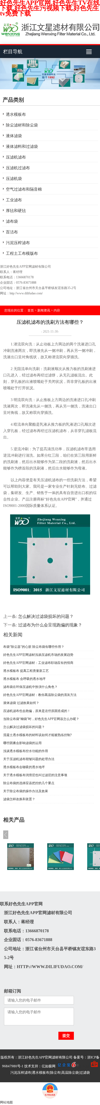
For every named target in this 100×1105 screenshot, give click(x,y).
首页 (30, 310)
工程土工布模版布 (22, 253)
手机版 (84, 1066)
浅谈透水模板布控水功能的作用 (25, 751)
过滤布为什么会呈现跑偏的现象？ (50, 625)
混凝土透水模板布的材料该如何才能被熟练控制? (37, 735)
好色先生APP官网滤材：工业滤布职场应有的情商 (38, 663)
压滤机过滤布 (18, 168)
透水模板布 (16, 114)
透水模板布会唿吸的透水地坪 (24, 767)
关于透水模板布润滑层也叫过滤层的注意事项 (35, 775)
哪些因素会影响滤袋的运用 (22, 743)
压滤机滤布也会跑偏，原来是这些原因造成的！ (36, 711)
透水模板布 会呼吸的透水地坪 (24, 679)
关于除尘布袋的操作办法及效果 (25, 791)
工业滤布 (14, 200)
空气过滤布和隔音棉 (24, 189)
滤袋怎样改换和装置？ (19, 799)
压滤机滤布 (16, 157)
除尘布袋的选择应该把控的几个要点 (28, 783)
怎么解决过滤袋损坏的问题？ (46, 616)
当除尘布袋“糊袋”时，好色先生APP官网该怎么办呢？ (41, 719)
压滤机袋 (14, 178)
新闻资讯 (43, 310)
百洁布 (12, 232)
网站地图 (6, 1102)
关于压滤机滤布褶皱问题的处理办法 (28, 759)
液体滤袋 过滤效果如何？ (21, 703)
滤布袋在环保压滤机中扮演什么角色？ (30, 687)
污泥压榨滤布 (18, 243)
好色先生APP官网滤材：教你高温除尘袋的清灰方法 (40, 695)
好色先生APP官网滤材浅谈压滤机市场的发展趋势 (38, 655)
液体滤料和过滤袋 (22, 146)
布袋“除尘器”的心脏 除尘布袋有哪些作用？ (33, 647)
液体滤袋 (14, 136)
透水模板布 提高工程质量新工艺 (26, 671)
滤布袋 (12, 221)
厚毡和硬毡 (16, 211)
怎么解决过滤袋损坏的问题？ (24, 727)
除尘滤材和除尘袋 (22, 125)
